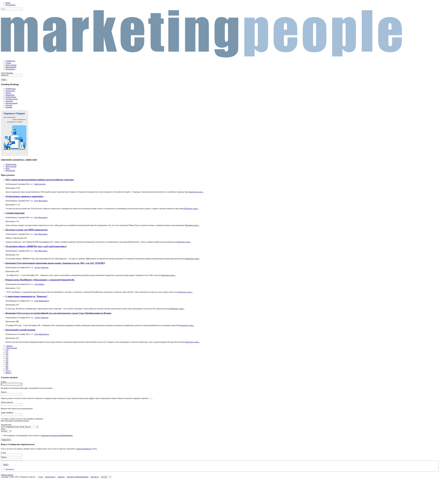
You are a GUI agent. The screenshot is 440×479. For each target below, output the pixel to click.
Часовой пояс (6, 425)
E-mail (3, 382)
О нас (40, 477)
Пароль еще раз (7, 402)
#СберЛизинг (11, 97)
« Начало (9, 346)
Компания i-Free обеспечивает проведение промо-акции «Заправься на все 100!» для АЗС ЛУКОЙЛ (55, 263)
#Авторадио (10, 91)
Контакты (95, 477)
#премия (9, 107)
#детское (9, 105)
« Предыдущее (11, 348)
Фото (8, 168)
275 (7, 352)
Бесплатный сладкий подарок (20, 330)
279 (7, 360)
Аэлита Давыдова (41, 267)
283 (7, 369)
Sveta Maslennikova (41, 301)
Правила (61, 477)
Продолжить (6, 440)
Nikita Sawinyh (39, 184)
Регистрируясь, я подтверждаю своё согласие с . (38, 435)
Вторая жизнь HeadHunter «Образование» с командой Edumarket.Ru (40, 280)
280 (7, 362)
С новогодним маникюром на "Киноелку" (27, 296)
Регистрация (10, 5)
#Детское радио (12, 99)
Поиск (4, 80)
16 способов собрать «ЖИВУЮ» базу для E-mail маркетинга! (36, 246)
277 (7, 356)
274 (7, 350)
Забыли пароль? (7, 475)
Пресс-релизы (11, 166)
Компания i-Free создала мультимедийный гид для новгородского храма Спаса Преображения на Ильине (58, 313)
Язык (3, 429)
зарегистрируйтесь (84, 449)
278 (7, 358)
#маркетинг (10, 95)
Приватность (50, 477)
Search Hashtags (7, 73)
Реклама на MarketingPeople (77, 477)
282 (7, 367)
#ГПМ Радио (11, 89)
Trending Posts (11, 164)
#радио (8, 93)
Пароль (4, 392)
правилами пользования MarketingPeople (57, 435)
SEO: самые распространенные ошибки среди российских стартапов (40, 179)
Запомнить (10, 469)
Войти (8, 3)
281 (7, 364)
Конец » (9, 373)
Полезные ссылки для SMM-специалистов (27, 230)
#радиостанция (11, 103)
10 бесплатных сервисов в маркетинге (24, 196)
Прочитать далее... (196, 192)
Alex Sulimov (39, 284)
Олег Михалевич (40, 201)
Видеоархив (10, 171)
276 (7, 354)
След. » (8, 371)
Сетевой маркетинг (15, 213)
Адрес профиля (7, 412)
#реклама (9, 101)
